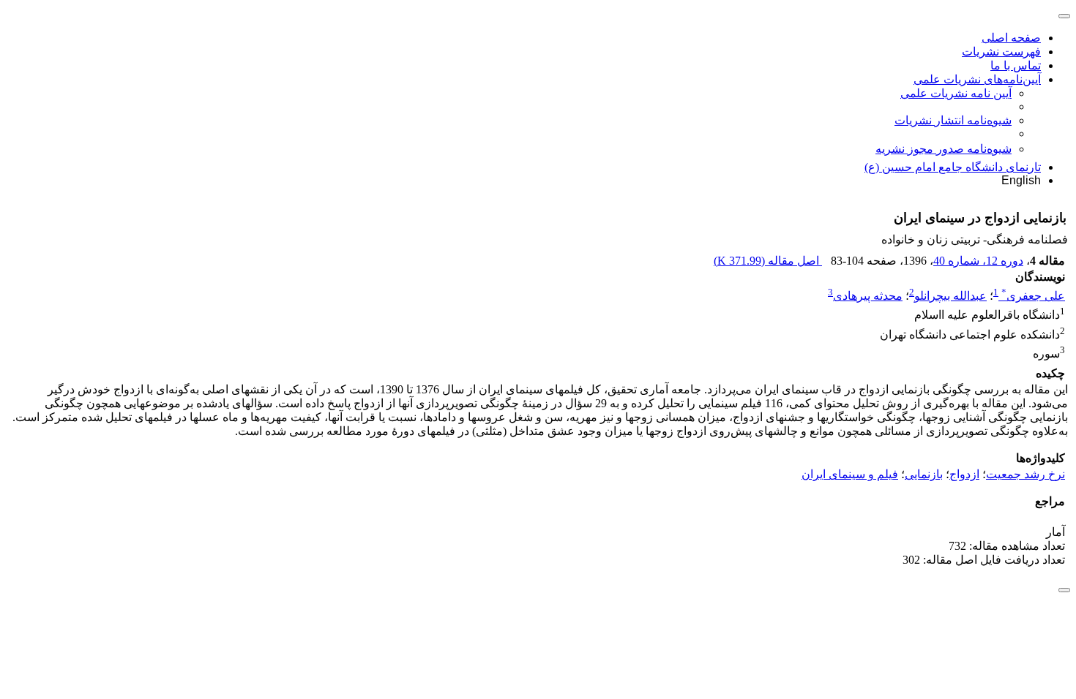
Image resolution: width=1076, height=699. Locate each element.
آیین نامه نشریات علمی (956, 93)
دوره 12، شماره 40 (978, 260)
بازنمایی (924, 474)
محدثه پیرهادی (868, 296)
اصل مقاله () (768, 260)
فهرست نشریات (1001, 51)
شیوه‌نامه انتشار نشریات (953, 120)
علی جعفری (1033, 296)
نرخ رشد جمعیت (1025, 474)
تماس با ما (1015, 65)
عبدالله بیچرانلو (950, 296)
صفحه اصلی (1011, 37)
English (1021, 180)
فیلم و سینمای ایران (850, 474)
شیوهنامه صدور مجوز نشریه (943, 149)
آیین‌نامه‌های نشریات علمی (977, 79)
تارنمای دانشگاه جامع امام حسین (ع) (952, 167)
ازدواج (964, 474)
